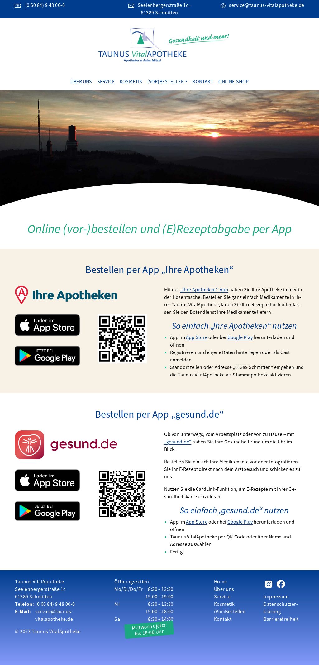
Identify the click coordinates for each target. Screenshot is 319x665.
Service (222, 596)
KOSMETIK (131, 81)
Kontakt (223, 619)
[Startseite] (159, 44)
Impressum (276, 596)
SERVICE (106, 81)
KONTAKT (203, 81)
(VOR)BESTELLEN (165, 81)
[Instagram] (269, 585)
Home (220, 581)
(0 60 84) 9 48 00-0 (45, 5)
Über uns (224, 589)
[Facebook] (281, 585)
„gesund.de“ (177, 441)
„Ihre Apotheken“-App (204, 289)
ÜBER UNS (81, 81)
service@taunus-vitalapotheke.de (266, 5)
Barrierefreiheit (281, 619)
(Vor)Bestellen (230, 611)
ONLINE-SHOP (233, 81)
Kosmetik (224, 604)
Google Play (240, 337)
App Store (196, 337)
